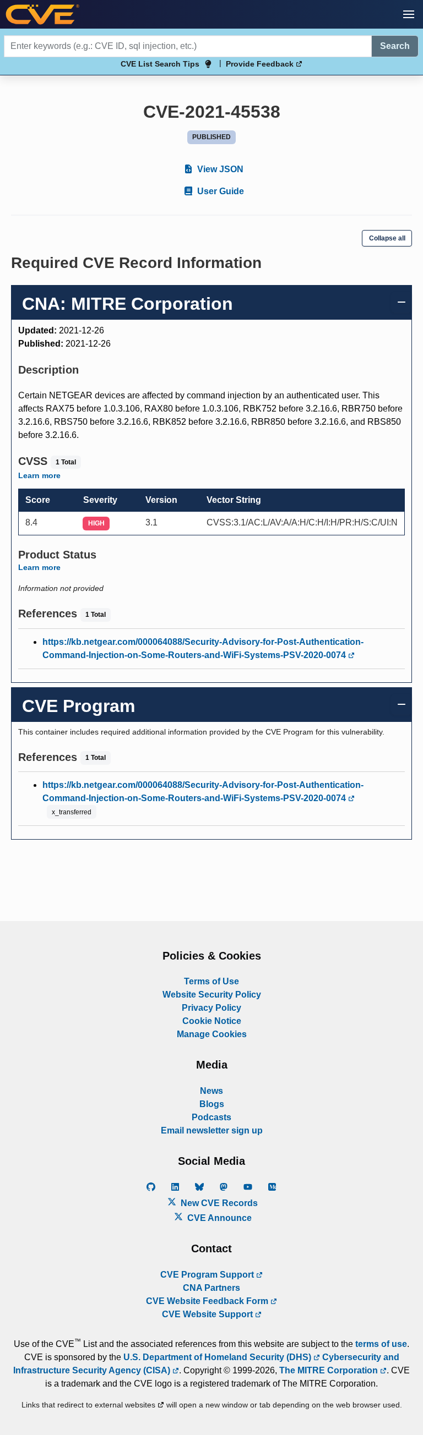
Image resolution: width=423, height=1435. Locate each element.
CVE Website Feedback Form (208, 1301)
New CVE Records (218, 1203)
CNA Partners (211, 1287)
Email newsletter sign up (212, 1130)
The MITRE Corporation (329, 1370)
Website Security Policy (211, 994)
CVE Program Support (208, 1274)
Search (395, 46)
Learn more (39, 475)
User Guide (219, 191)
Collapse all (387, 238)
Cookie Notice (211, 1021)
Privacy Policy (211, 1007)
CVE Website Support (208, 1314)
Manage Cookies (212, 1034)
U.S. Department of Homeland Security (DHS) (218, 1357)
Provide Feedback (261, 63)
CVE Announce (218, 1218)
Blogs (211, 1104)
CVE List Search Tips (160, 63)
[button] (409, 14)
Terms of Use (211, 981)
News (211, 1091)
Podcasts (211, 1117)
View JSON (219, 169)
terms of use (381, 1344)
